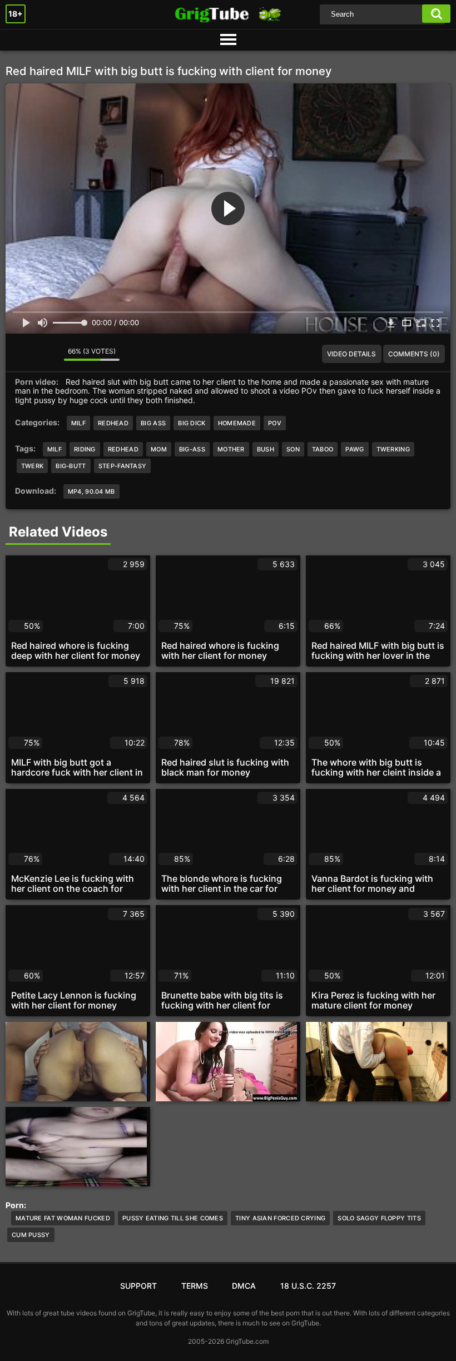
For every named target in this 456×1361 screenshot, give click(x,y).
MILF (78, 423)
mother (231, 449)
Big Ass (153, 423)
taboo (323, 449)
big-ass (192, 449)
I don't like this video (47, 354)
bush (265, 449)
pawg (354, 449)
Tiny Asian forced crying (280, 1218)
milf (54, 449)
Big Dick (191, 423)
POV (274, 423)
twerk (32, 466)
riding (85, 449)
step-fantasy (122, 466)
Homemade (237, 423)
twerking (393, 449)
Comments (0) (414, 354)
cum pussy (31, 1235)
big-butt (71, 466)
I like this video (22, 354)
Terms (194, 1285)
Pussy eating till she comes (172, 1218)
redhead (123, 449)
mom (159, 449)
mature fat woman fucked (63, 1218)
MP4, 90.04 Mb (91, 491)
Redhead (113, 423)
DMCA (244, 1285)
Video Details (351, 354)
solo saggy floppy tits (379, 1218)
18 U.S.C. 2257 (308, 1285)
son (293, 449)
